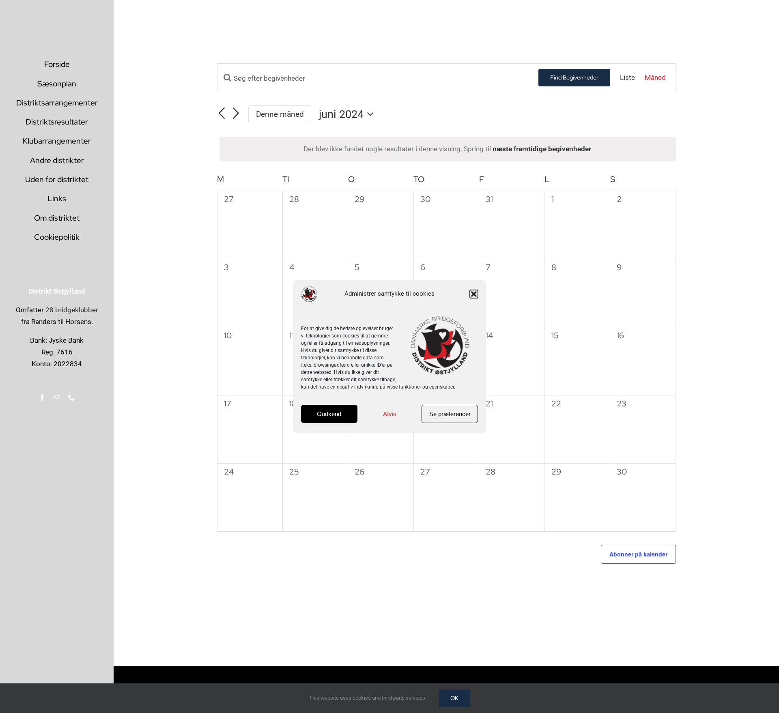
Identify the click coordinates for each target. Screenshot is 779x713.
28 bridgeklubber (71, 310)
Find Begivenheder (574, 77)
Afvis (389, 413)
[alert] (448, 149)
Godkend (329, 413)
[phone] (71, 397)
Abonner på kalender (638, 554)
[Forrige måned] (222, 113)
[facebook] (42, 397)
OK (454, 698)
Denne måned (280, 114)
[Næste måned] (236, 113)
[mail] (57, 397)
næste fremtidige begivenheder (542, 149)
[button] (474, 294)
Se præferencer (450, 413)
